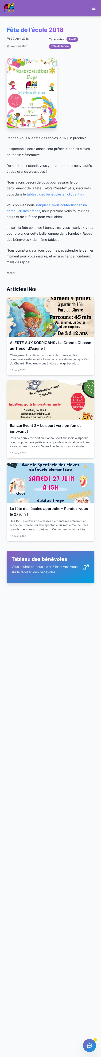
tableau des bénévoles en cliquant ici (55, 194)
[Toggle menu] (93, 8)
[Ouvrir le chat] (89, 1045)
